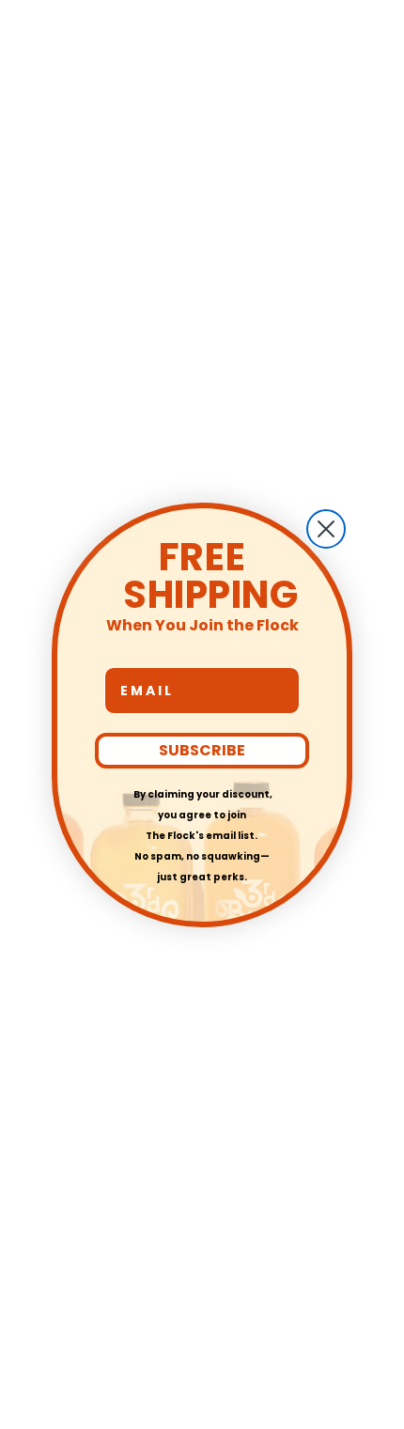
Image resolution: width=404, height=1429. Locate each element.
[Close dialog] (326, 529)
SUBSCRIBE (202, 750)
